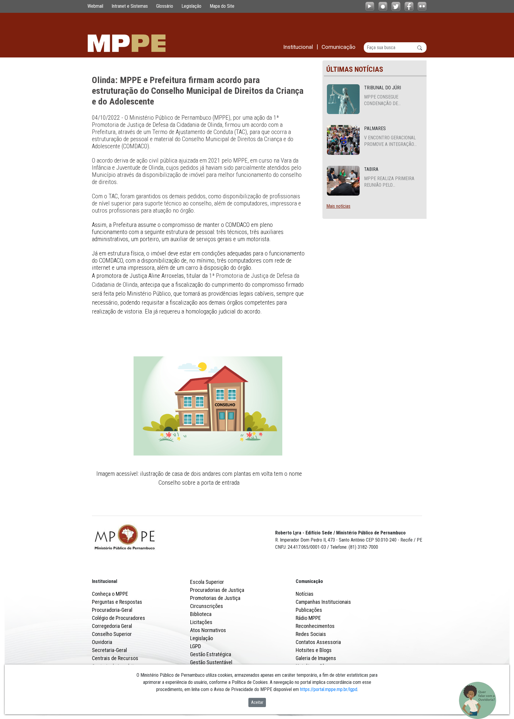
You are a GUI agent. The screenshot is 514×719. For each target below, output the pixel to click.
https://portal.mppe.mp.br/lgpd (328, 689)
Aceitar (257, 702)
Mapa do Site (222, 6)
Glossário (164, 6)
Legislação (191, 6)
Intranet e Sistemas (130, 6)
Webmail (95, 6)
